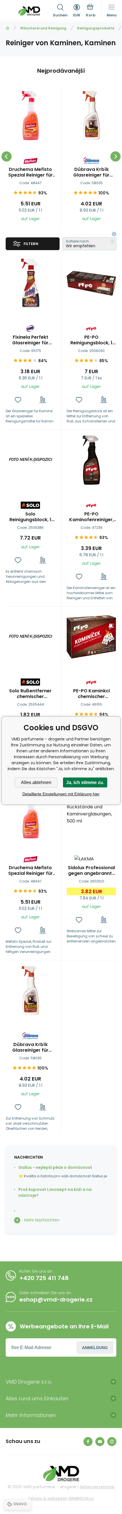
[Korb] (90, 11)
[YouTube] (99, 1441)
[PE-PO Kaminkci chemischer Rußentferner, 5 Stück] (91, 637)
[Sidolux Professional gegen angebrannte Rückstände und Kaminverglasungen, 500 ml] (91, 813)
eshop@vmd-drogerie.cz (55, 1299)
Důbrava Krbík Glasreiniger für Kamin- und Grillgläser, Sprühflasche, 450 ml (91, 172)
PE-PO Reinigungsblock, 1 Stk (91, 340)
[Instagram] (111, 1441)
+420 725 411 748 (44, 1278)
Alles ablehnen (36, 782)
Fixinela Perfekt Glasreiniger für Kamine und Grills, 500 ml (30, 340)
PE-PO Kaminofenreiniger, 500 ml (91, 517)
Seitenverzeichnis (97, 1487)
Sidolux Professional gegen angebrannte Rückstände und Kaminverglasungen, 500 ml (91, 870)
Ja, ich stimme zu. (85, 782)
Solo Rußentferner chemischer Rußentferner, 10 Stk (30, 693)
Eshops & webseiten (48, 1498)
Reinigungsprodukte (95, 28)
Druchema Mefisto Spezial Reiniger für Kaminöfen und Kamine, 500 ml (30, 172)
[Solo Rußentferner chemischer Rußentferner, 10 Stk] (30, 637)
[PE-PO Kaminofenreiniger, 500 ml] (91, 460)
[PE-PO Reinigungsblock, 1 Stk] (91, 283)
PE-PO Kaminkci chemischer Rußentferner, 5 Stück (91, 693)
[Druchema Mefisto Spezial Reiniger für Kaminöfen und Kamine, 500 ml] (30, 115)
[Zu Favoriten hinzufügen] (18, 399)
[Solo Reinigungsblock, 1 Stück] (30, 460)
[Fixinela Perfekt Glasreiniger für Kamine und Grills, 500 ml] (30, 283)
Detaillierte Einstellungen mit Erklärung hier (61, 794)
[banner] (29, 11)
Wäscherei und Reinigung (43, 28)
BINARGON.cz (81, 1498)
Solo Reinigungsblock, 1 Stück (30, 517)
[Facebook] (87, 1441)
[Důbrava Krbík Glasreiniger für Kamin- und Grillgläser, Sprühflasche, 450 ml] (91, 115)
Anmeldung (95, 1347)
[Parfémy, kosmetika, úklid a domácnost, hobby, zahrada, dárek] (7, 28)
